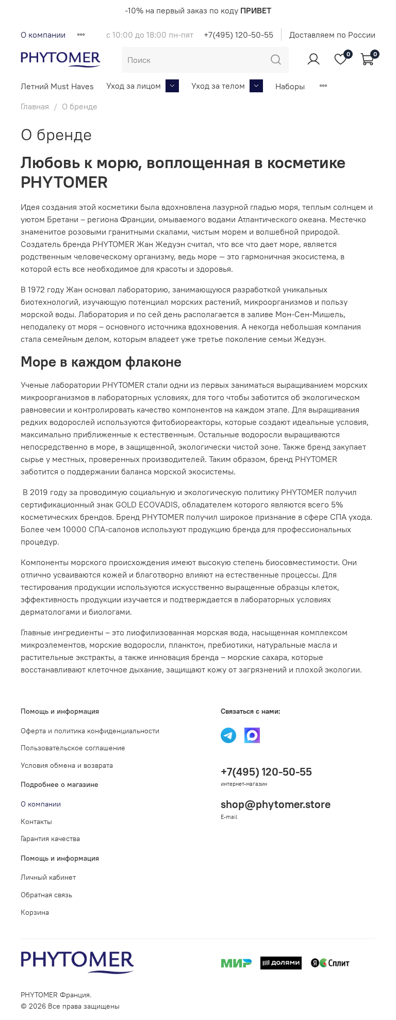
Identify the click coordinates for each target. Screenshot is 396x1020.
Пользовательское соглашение (73, 747)
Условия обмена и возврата (67, 765)
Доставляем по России (332, 34)
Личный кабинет (48, 877)
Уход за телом (218, 85)
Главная (35, 106)
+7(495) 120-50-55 (238, 34)
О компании (43, 34)
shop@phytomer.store (276, 804)
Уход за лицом (133, 85)
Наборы (290, 86)
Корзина (35, 912)
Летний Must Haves (57, 86)
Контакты (36, 821)
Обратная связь (46, 894)
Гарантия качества (50, 838)
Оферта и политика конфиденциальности (90, 730)
